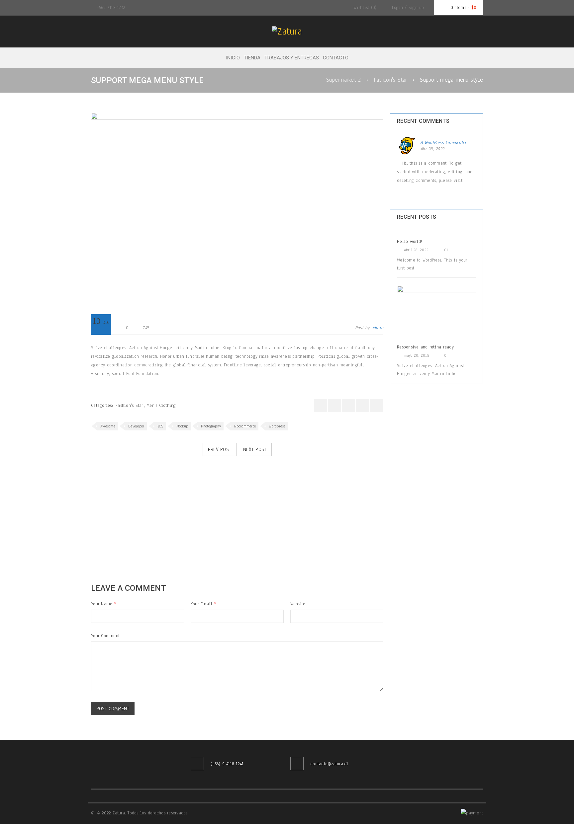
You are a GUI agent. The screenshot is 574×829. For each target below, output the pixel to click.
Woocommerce (245, 426)
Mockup (182, 426)
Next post (254, 449)
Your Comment (105, 636)
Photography (211, 426)
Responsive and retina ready (425, 347)
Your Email (203, 604)
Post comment (112, 708)
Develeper (136, 426)
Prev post (219, 449)
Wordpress (277, 426)
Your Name (103, 604)
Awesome (107, 426)
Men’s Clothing (161, 406)
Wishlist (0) (364, 8)
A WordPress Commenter (443, 143)
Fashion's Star (390, 80)
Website (298, 604)
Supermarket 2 (343, 80)
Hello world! (409, 242)
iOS (160, 426)
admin (377, 328)
